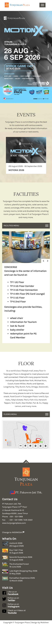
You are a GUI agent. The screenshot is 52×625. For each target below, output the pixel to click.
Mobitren (44, 622)
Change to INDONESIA (12, 532)
